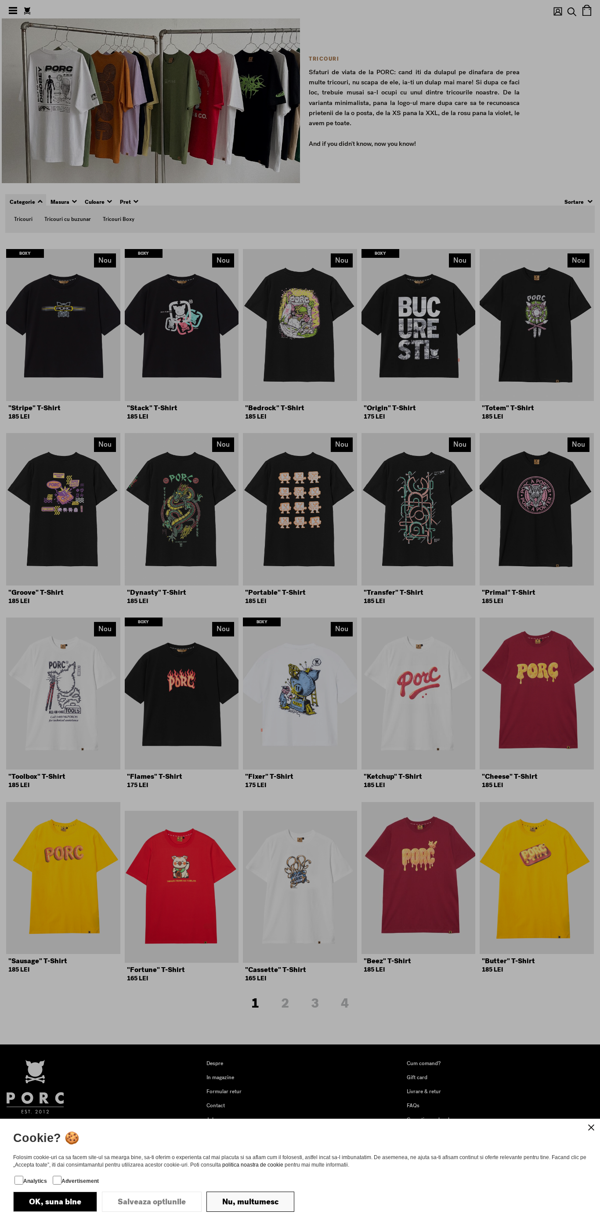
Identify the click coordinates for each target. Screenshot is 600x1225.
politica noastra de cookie (252, 1165)
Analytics (35, 1181)
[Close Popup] (591, 1127)
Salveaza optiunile (152, 1201)
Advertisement (80, 1181)
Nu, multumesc (250, 1201)
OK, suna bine (55, 1201)
